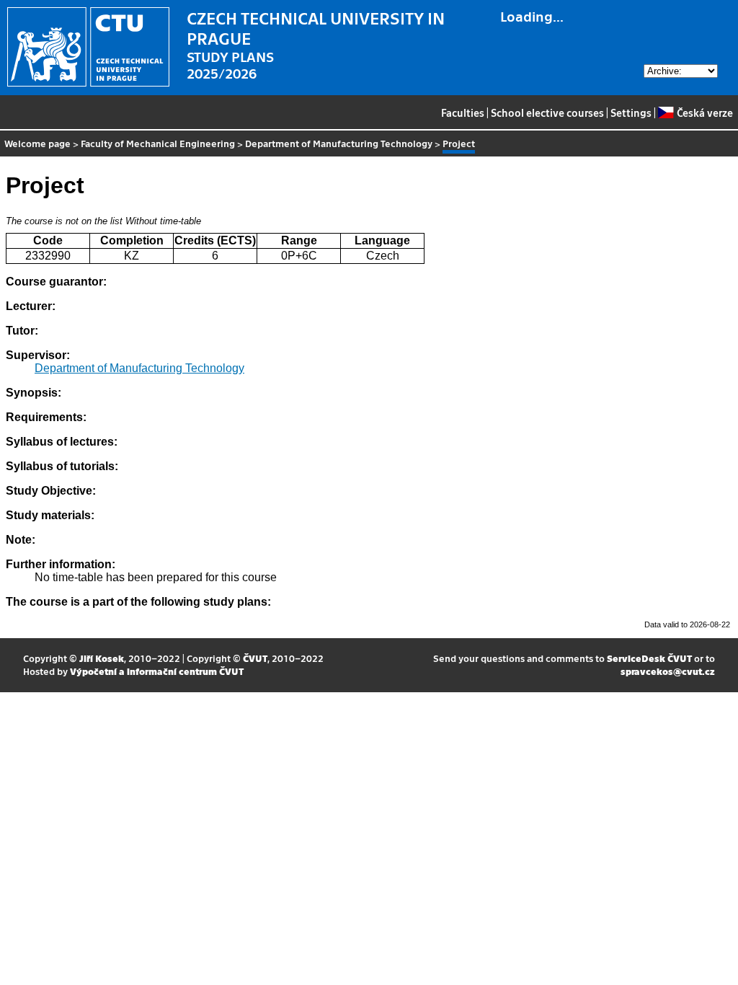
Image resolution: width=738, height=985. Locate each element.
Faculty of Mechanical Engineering (158, 143)
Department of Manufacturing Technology (338, 143)
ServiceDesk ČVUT (649, 658)
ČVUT (255, 658)
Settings (631, 112)
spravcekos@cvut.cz (668, 671)
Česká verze (704, 112)
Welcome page (37, 143)
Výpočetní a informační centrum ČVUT (157, 671)
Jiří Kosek (101, 658)
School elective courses (547, 112)
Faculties (462, 112)
